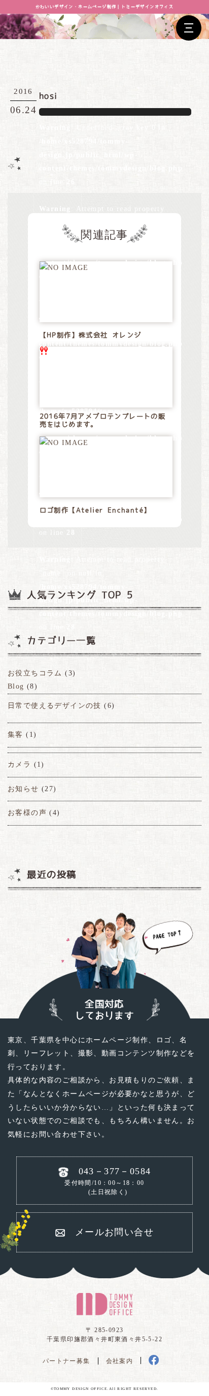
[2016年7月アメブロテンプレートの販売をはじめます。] (44, 353)
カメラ (19, 764)
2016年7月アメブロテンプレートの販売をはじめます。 (103, 420)
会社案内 (119, 1361)
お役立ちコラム (35, 673)
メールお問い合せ (114, 1232)
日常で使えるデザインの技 (54, 705)
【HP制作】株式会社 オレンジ (91, 335)
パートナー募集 (66, 1361)
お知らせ (23, 789)
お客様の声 (27, 812)
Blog (16, 686)
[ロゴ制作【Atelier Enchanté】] (64, 443)
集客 (15, 734)
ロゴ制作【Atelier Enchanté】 (95, 510)
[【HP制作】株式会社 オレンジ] (64, 268)
